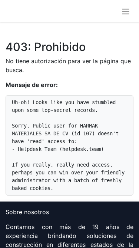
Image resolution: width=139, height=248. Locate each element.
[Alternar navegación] (125, 11)
